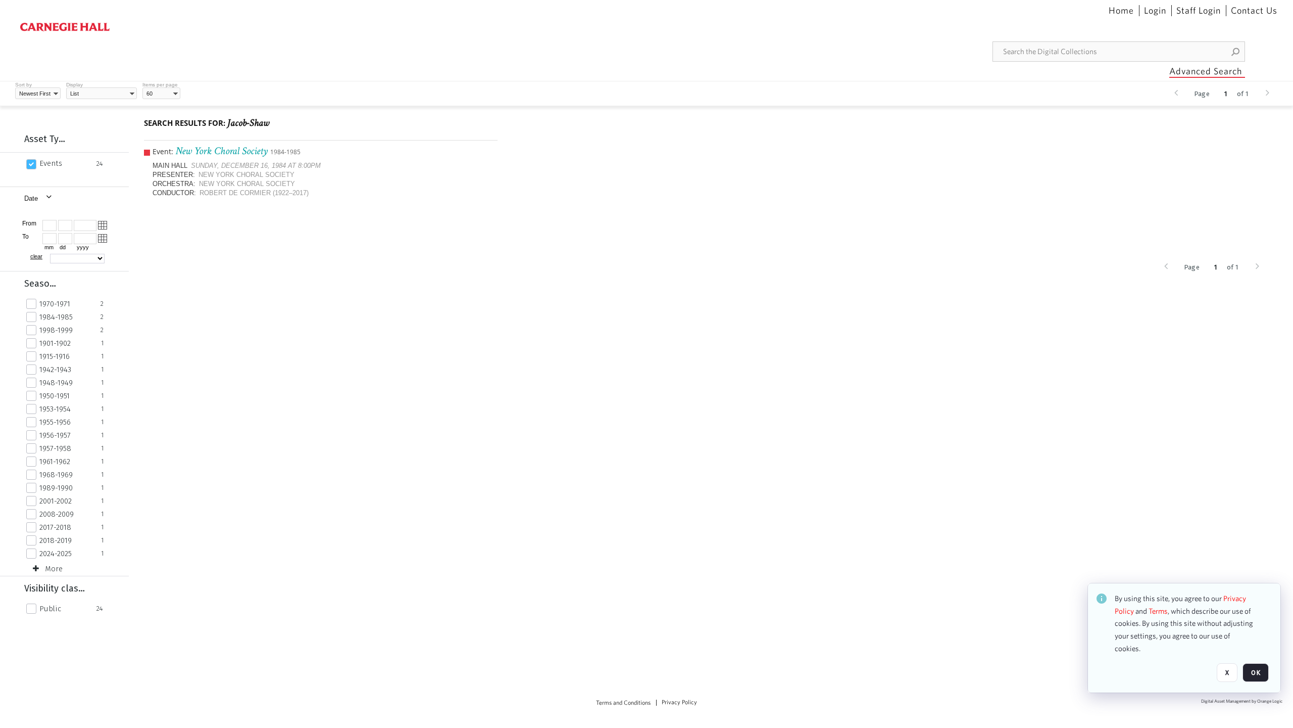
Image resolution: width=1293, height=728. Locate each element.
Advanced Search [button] (1205, 71)
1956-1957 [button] (55, 435)
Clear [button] (36, 256)
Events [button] (50, 163)
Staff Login (1198, 10)
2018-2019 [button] (55, 540)
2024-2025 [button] (55, 553)
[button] (1236, 51)
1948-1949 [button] (56, 382)
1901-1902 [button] (55, 343)
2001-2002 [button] (55, 501)
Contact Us (1254, 10)
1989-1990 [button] (56, 487)
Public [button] (50, 608)
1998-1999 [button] (56, 330)
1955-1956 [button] (55, 422)
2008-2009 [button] (56, 514)
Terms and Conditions (623, 702)
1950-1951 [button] (54, 395)
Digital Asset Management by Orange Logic (1241, 701)
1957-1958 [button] (55, 448)
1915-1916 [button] (54, 356)
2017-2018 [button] (55, 527)
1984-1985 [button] (56, 317)
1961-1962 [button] (54, 461)
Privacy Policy (679, 702)
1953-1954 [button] (55, 409)
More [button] (54, 568)
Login (1155, 10)
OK (1255, 672)
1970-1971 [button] (54, 303)
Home (1121, 10)
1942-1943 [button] (55, 369)
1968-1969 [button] (56, 474)
